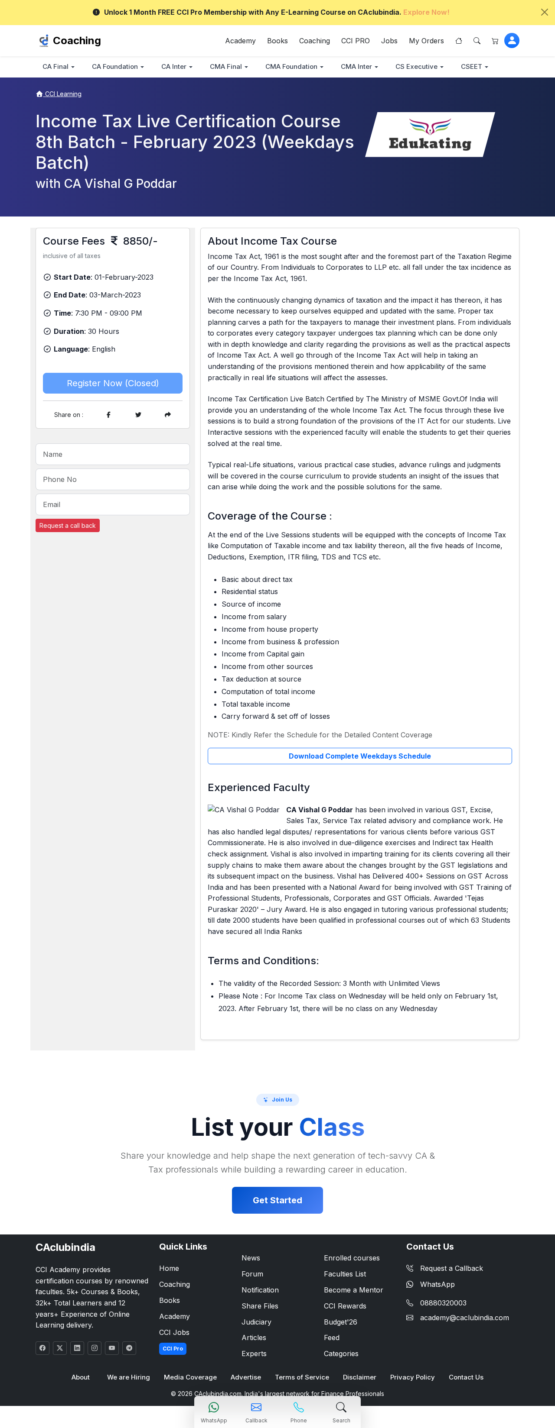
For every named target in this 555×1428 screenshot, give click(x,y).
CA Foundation (115, 66)
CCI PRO (355, 40)
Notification (260, 1290)
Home (169, 1268)
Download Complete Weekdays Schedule (360, 756)
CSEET (471, 66)
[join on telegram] (129, 1348)
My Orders (426, 40)
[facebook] (109, 414)
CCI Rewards (345, 1306)
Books (277, 40)
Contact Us (466, 1377)
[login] (511, 40)
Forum (252, 1274)
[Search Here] (477, 40)
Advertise (246, 1377)
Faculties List (345, 1274)
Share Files (260, 1306)
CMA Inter (356, 66)
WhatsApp (437, 1284)
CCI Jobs (174, 1332)
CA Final (55, 66)
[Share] (168, 414)
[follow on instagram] (94, 1348)
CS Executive (416, 66)
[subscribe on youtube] (112, 1348)
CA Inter (173, 66)
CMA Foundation (291, 66)
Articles (254, 1337)
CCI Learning (62, 93)
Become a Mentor (353, 1290)
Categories (341, 1353)
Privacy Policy (412, 1377)
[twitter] (138, 414)
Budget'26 (340, 1322)
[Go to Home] (459, 40)
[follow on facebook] (42, 1348)
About (81, 1377)
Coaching (77, 40)
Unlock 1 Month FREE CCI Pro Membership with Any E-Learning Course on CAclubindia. (277, 12)
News (251, 1258)
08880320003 (443, 1303)
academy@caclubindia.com (464, 1317)
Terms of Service (302, 1377)
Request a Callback (451, 1268)
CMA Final (226, 66)
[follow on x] (60, 1348)
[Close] (544, 12)
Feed (332, 1337)
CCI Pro (173, 1348)
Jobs (389, 40)
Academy (240, 40)
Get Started (277, 1200)
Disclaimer (359, 1377)
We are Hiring (128, 1377)
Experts (254, 1353)
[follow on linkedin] (77, 1348)
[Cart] (495, 40)
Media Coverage (190, 1377)
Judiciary (256, 1322)
